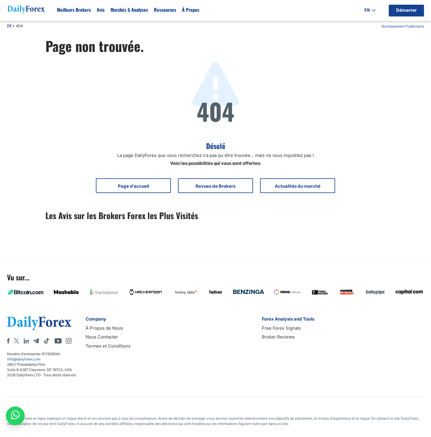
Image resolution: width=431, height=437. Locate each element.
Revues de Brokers (215, 186)
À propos (190, 9)
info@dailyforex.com (23, 359)
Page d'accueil (133, 186)
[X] (16, 340)
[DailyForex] (39, 323)
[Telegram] (36, 340)
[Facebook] (8, 340)
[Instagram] (69, 341)
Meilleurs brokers (74, 9)
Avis (101, 9)
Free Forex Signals (281, 328)
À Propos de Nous (104, 328)
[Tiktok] (46, 340)
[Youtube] (58, 340)
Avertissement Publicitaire (402, 26)
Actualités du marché (297, 186)
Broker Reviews (278, 337)
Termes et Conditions (108, 346)
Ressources (165, 9)
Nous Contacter (102, 337)
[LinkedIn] (26, 340)
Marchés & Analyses (129, 9)
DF (9, 26)
